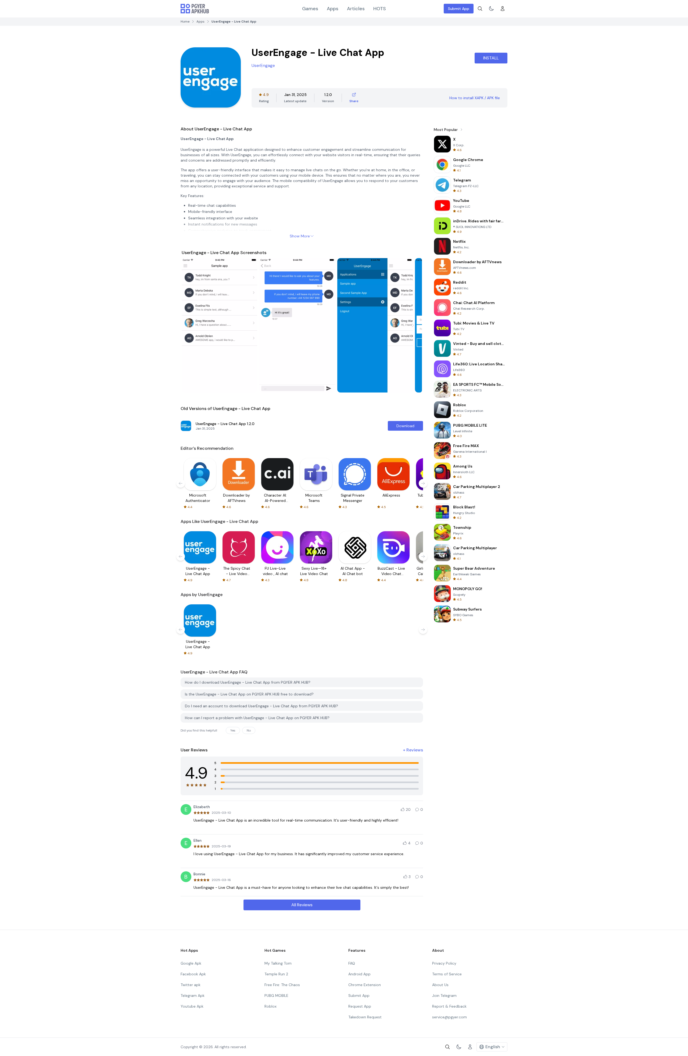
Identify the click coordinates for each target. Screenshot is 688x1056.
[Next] (413, 325)
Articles (356, 8)
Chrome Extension (364, 984)
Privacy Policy (444, 963)
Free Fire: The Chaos (282, 984)
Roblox (270, 1006)
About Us (440, 984)
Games (310, 8)
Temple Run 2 (276, 974)
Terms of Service (447, 974)
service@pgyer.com (449, 1017)
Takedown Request (365, 1017)
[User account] (502, 8)
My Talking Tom (278, 963)
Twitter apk (190, 984)
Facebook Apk (193, 974)
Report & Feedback (449, 1006)
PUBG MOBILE (276, 995)
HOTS (379, 8)
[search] (480, 8)
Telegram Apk (193, 995)
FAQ (351, 963)
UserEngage (263, 65)
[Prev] (191, 325)
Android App (359, 974)
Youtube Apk (192, 1006)
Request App (359, 1006)
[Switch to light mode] (491, 8)
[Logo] (195, 8)
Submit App (458, 8)
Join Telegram (444, 995)
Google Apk (191, 963)
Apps (332, 8)
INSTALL (491, 58)
